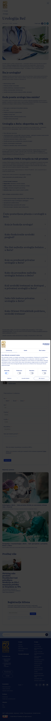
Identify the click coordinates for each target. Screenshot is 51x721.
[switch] (19, 373)
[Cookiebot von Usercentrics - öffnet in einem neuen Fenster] (43, 344)
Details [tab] (25, 350)
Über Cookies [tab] (42, 350)
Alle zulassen (42, 378)
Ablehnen (9, 378)
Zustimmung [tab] (9, 350)
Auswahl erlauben (25, 378)
